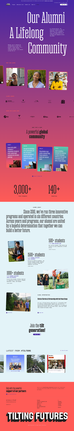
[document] (37, 215)
